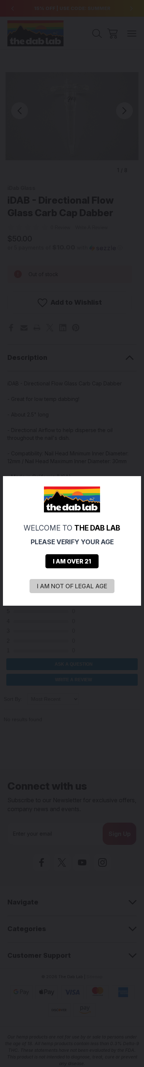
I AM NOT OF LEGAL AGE (72, 586)
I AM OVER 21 (72, 561)
